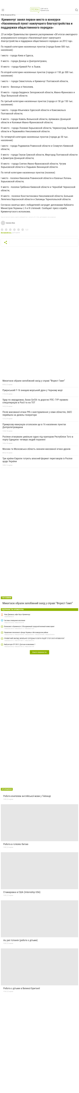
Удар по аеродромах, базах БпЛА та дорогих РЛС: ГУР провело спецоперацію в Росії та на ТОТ (35, 401)
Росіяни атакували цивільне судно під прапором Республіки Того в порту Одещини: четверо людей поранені (37, 438)
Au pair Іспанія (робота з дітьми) (20, 940)
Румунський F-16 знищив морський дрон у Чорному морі (32, 390)
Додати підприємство (39, 652)
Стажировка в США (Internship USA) (21, 892)
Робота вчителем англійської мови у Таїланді (27, 796)
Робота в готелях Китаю (15, 844)
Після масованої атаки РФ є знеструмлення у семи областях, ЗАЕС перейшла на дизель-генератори (37, 413)
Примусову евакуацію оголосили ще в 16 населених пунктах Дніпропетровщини (34, 426)
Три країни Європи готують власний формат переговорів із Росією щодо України (37, 460)
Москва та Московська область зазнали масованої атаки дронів (36, 449)
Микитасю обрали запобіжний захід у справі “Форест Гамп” (33, 380)
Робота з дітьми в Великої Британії (21, 988)
